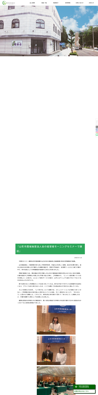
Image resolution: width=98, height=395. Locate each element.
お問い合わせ (79, 3)
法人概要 (32, 3)
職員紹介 (55, 3)
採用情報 (67, 3)
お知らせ (91, 3)
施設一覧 (44, 3)
